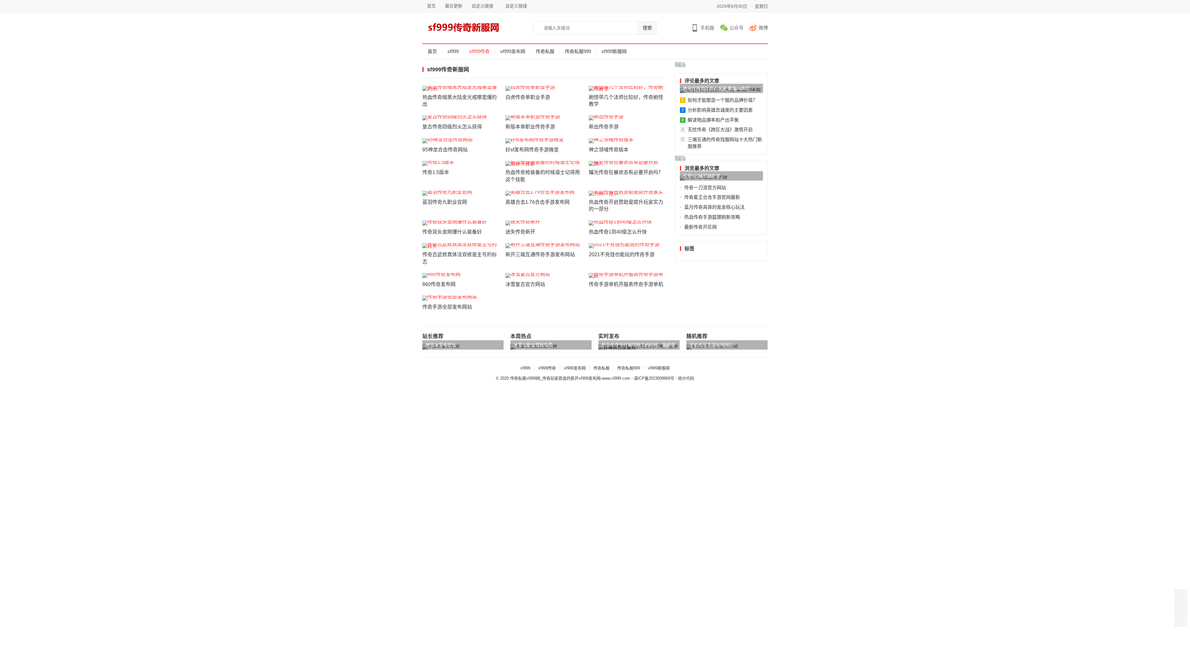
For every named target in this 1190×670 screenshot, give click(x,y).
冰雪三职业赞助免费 (533, 344)
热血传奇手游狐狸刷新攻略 (712, 217)
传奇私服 (545, 51)
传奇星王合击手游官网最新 (712, 197)
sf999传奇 (479, 51)
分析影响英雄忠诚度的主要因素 (720, 110)
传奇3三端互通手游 (701, 175)
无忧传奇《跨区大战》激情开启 (720, 129)
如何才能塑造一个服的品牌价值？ (722, 100)
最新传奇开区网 (700, 227)
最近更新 (453, 5)
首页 (431, 5)
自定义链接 (482, 5)
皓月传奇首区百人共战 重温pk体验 (716, 88)
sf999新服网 (614, 51)
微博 (763, 27)
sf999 (453, 51)
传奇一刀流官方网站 (705, 187)
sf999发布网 (512, 51)
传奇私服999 (578, 51)
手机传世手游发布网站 (711, 344)
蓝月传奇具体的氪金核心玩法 (714, 207)
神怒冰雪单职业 (440, 344)
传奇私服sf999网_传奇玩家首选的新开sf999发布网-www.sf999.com (570, 378)
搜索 (647, 27)
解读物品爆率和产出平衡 (713, 120)
